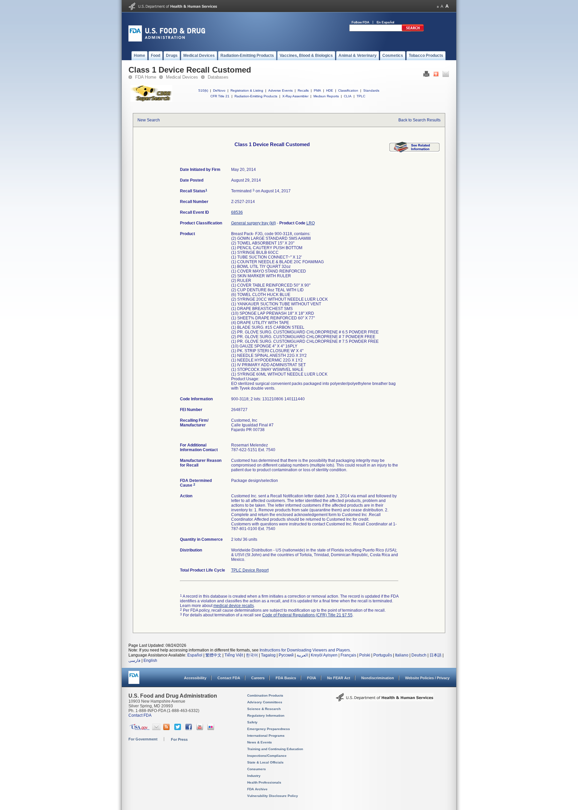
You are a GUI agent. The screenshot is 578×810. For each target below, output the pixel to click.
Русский (286, 655)
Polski (364, 655)
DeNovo (219, 90)
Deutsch (418, 655)
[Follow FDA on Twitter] (178, 728)
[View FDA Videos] (200, 728)
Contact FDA (228, 678)
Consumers (256, 769)
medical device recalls (233, 605)
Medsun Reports (326, 96)
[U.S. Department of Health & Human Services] (385, 699)
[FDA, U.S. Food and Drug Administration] (166, 40)
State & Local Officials (265, 762)
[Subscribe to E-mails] (156, 728)
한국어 (252, 655)
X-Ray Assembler (295, 96)
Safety (252, 722)
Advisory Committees (264, 702)
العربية (302, 655)
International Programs (266, 735)
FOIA (311, 678)
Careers (258, 678)
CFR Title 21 (219, 96)
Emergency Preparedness (268, 729)
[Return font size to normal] (442, 6)
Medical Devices (182, 77)
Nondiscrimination (377, 678)
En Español (386, 22)
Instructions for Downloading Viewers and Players (305, 650)
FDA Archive (257, 789)
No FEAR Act (338, 678)
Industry (254, 776)
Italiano (401, 655)
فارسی (134, 660)
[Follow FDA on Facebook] (189, 728)
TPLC (361, 96)
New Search (148, 120)
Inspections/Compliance (267, 755)
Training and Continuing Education (275, 749)
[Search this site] (413, 30)
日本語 (435, 655)
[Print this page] (426, 75)
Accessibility (195, 678)
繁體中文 (213, 655)
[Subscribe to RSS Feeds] (167, 728)
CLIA (348, 96)
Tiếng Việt (233, 655)
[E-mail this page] (446, 75)
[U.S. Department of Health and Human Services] (172, 8)
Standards (371, 90)
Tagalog (268, 655)
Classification (348, 90)
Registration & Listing (246, 90)
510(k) (203, 90)
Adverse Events (280, 90)
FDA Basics (286, 678)
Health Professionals (264, 782)
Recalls (303, 90)
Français (348, 655)
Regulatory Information (265, 715)
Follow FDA (360, 22)
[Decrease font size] (438, 6)
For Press (179, 739)
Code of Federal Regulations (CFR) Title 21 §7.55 (307, 615)
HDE (329, 90)
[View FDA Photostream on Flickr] (211, 728)
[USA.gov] (139, 728)
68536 (237, 212)
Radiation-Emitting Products (255, 96)
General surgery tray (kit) (253, 223)
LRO (310, 223)
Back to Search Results (419, 120)
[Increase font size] (447, 6)
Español (194, 655)
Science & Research (264, 709)
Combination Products (265, 695)
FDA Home (145, 77)
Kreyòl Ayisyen (324, 655)
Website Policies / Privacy (427, 678)
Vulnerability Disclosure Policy (272, 796)
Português (382, 655)
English (150, 660)
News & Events (259, 742)
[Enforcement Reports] (414, 151)
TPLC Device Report (250, 570)
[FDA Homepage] (133, 680)
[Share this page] (436, 75)
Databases (218, 77)
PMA (317, 90)
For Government (143, 739)
